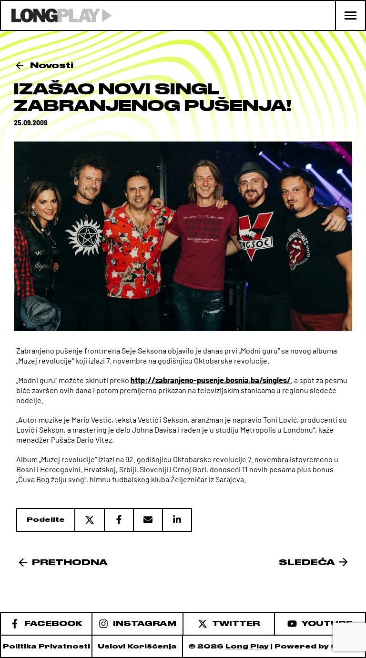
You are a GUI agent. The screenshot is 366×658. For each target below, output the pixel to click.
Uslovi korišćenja (137, 646)
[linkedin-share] (177, 520)
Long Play (247, 646)
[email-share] (147, 520)
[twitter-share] (89, 520)
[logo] (56, 15)
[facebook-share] (118, 520)
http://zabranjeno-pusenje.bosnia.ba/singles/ (211, 380)
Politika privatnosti (46, 646)
